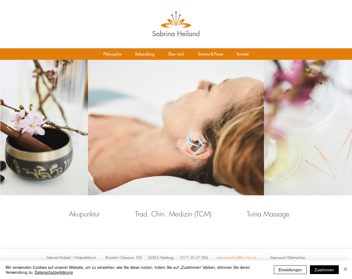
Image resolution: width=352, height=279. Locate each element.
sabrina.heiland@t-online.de (236, 257)
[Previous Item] (9, 127)
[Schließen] (345, 270)
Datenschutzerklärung (54, 272)
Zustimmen (324, 269)
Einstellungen (290, 269)
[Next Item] (343, 127)
